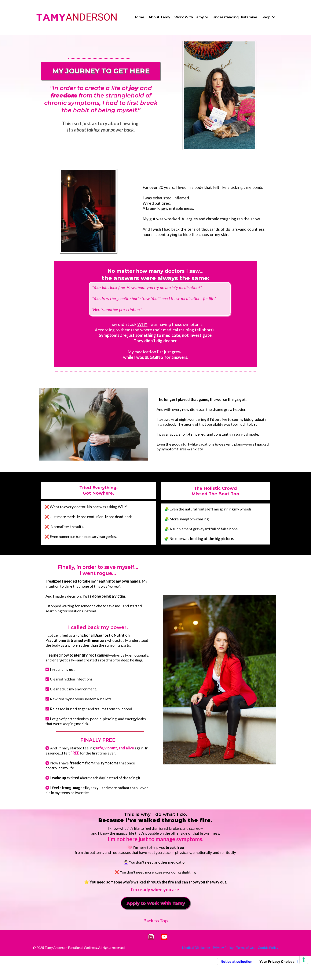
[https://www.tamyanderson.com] (76, 17)
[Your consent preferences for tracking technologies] (304, 960)
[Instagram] (151, 936)
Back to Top (155, 920)
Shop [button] (266, 17)
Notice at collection (236, 961)
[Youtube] (164, 936)
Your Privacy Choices (276, 961)
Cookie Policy (268, 947)
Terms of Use (245, 947)
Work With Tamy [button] (189, 17)
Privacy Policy (223, 947)
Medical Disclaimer (196, 947)
